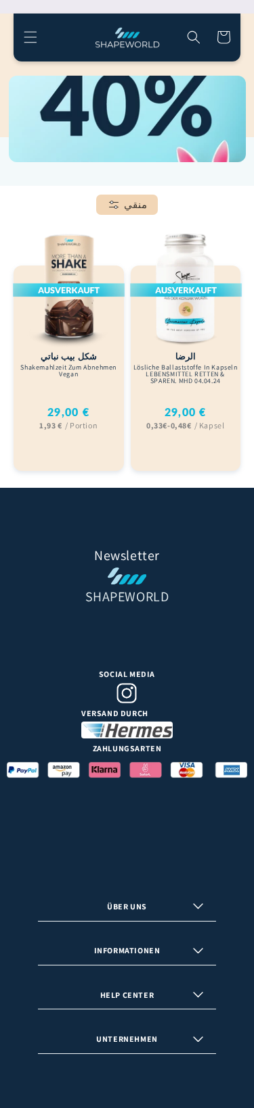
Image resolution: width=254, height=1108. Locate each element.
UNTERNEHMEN (127, 1039)
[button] (30, 37)
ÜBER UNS (127, 906)
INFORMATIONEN (127, 950)
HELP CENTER (127, 995)
